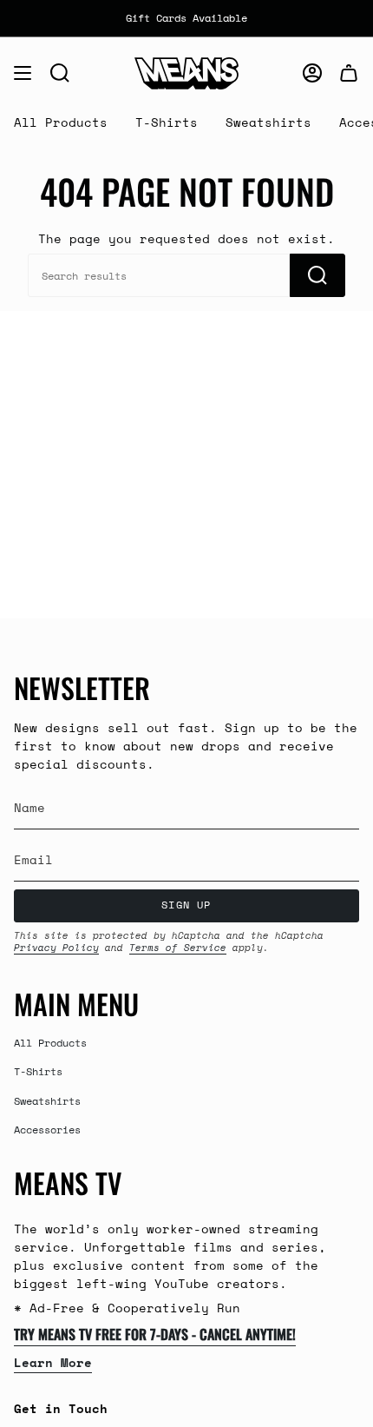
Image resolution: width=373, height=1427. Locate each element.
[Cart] (348, 73)
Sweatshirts (47, 1100)
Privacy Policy (56, 947)
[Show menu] (22, 73)
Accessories (47, 1129)
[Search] (317, 275)
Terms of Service (177, 947)
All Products (50, 1042)
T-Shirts (38, 1071)
